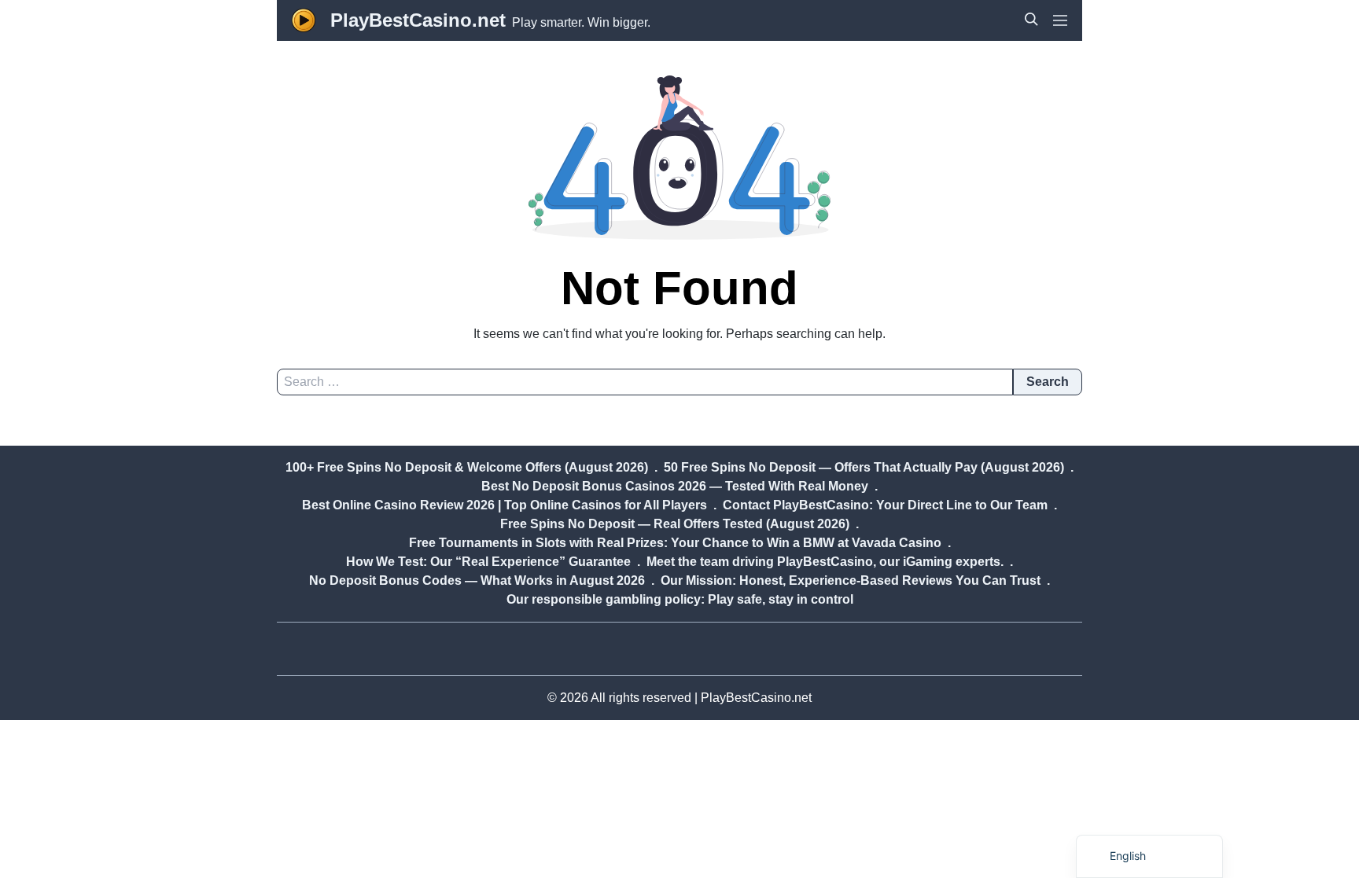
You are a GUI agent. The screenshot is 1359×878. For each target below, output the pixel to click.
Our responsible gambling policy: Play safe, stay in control (679, 599)
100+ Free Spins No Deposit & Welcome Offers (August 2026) (466, 467)
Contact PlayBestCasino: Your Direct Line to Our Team (885, 505)
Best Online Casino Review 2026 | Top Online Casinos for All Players (504, 505)
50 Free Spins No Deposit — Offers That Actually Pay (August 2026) (864, 467)
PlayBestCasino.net (418, 20)
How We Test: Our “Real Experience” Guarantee (488, 561)
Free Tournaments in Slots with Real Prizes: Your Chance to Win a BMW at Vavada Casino (675, 542)
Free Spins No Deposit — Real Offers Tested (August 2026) (674, 524)
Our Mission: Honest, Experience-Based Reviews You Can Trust (850, 580)
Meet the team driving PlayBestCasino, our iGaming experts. (825, 561)
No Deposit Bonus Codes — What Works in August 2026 (477, 580)
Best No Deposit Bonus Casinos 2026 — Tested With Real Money (674, 486)
